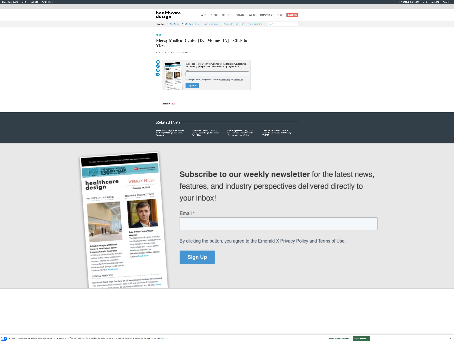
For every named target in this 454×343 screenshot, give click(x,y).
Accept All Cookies (361, 338)
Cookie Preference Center (339, 338)
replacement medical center (233, 24)
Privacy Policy (163, 338)
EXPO (24, 2)
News (158, 35)
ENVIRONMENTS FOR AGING (409, 2)
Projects (226, 15)
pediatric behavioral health (257, 24)
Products (240, 15)
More (279, 15)
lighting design (173, 24)
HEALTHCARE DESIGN (10, 2)
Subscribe (292, 15)
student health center (211, 24)
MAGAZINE (34, 2)
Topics (214, 15)
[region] (227, 339)
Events (252, 15)
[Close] (450, 338)
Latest (203, 15)
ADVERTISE (46, 2)
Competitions (266, 15)
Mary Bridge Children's (191, 24)
